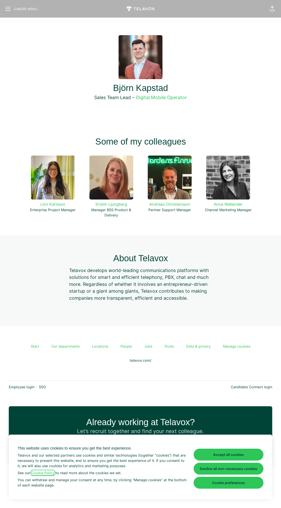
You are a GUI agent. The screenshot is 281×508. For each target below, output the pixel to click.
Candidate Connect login (251, 387)
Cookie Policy (42, 473)
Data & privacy (198, 346)
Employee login (21, 387)
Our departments (65, 346)
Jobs (148, 346)
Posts (169, 346)
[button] (272, 9)
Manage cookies (236, 346)
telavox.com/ (140, 360)
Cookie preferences (228, 483)
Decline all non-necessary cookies (228, 468)
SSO (42, 387)
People (126, 346)
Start (35, 346)
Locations (100, 346)
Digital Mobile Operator (161, 97)
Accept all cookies (228, 454)
